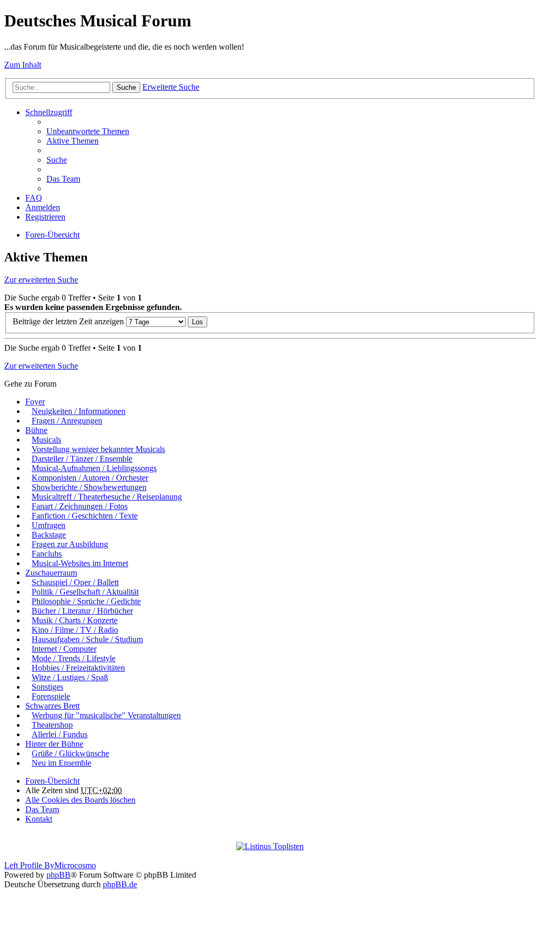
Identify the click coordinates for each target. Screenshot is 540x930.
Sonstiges (47, 686)
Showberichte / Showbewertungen (89, 487)
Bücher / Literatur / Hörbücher (82, 610)
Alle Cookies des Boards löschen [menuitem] (80, 799)
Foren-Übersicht (52, 234)
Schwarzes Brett (52, 705)
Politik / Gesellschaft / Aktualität (85, 591)
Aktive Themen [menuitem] (72, 140)
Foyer (35, 401)
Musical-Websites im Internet (80, 563)
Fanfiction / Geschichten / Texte (85, 515)
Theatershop (52, 724)
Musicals (46, 439)
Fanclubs (47, 553)
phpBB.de (120, 884)
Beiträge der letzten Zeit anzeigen (69, 321)
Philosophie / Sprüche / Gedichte (86, 601)
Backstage (49, 534)
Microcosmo (75, 865)
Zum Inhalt (22, 64)
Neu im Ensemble (61, 762)
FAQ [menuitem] (33, 197)
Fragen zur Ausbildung (70, 544)
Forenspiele (51, 696)
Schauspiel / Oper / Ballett (75, 582)
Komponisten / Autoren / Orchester (90, 477)
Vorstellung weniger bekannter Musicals (98, 449)
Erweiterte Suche (170, 86)
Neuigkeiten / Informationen (79, 411)
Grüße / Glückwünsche (70, 753)
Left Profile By (29, 865)
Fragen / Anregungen (67, 420)
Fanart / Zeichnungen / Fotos (80, 506)
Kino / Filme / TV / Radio (75, 629)
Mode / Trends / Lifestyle (73, 658)
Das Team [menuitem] (63, 178)
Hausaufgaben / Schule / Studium (87, 639)
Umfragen (48, 525)
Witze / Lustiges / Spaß (70, 677)
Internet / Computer (64, 648)
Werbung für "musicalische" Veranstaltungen (106, 715)
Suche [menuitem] (56, 159)
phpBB (58, 874)
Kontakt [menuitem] (38, 818)
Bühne (36, 430)
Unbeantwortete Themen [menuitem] (87, 131)
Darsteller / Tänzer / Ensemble (82, 458)
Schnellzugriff (48, 112)
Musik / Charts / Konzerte (75, 620)
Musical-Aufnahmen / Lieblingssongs (94, 468)
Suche (126, 87)
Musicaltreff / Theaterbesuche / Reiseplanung (107, 496)
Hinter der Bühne (54, 743)
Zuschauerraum (51, 572)
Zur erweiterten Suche (41, 279)
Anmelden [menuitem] (42, 207)
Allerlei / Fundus (60, 734)
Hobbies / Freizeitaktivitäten (78, 667)
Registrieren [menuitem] (45, 216)
